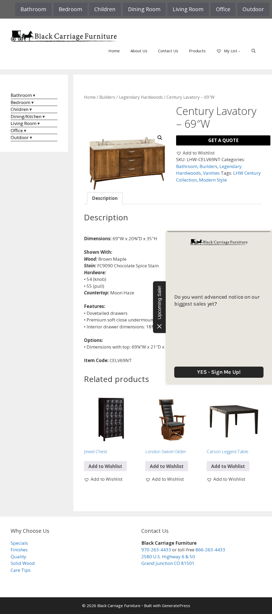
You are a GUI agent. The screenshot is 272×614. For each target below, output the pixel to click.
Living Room (188, 9)
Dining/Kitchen (26, 116)
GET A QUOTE (223, 140)
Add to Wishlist (105, 466)
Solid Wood (23, 563)
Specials (19, 543)
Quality (18, 556)
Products (197, 50)
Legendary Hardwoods (141, 97)
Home (114, 50)
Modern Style (213, 180)
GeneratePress (176, 605)
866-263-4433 (210, 550)
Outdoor (253, 9)
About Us (138, 50)
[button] (160, 138)
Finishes (19, 550)
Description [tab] (105, 198)
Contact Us (168, 50)
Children (105, 9)
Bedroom (70, 9)
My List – (231, 50)
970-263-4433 (156, 550)
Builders (107, 97)
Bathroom (33, 9)
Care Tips (21, 570)
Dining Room (144, 9)
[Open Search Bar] (253, 51)
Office (223, 9)
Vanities (211, 173)
